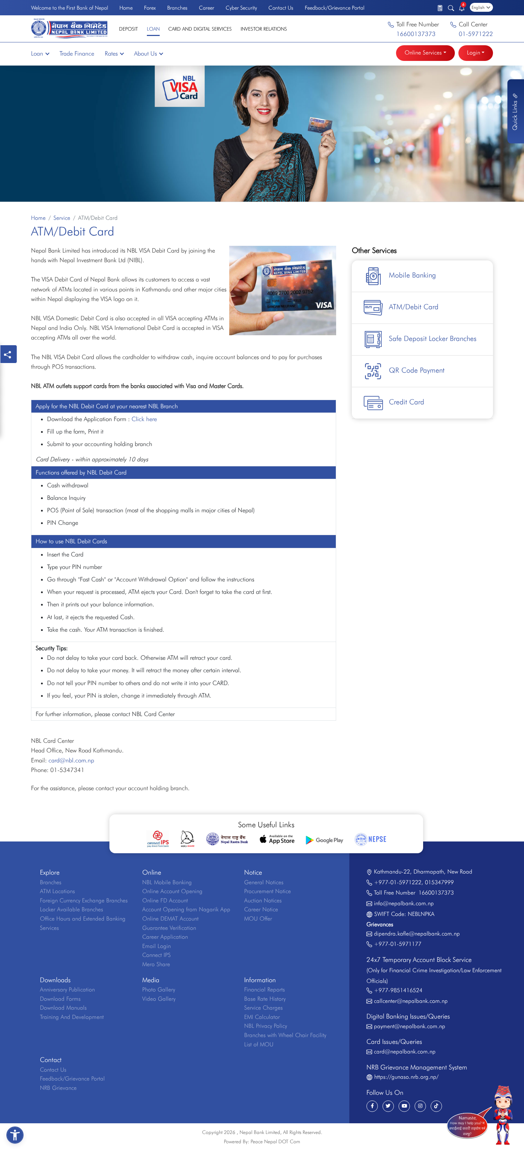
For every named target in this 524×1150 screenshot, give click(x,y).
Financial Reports (264, 989)
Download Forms (60, 998)
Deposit (128, 29)
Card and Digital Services (200, 29)
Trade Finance (77, 53)
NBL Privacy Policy (265, 1025)
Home (126, 8)
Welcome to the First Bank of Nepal (69, 8)
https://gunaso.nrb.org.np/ (406, 1076)
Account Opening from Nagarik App (186, 909)
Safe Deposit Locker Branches (433, 338)
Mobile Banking (412, 275)
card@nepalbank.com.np (405, 1051)
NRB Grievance (58, 1087)
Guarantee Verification (169, 927)
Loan (153, 29)
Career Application (165, 936)
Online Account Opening (172, 891)
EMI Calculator (262, 1017)
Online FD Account (165, 900)
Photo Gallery (158, 989)
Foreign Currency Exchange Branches (84, 900)
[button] (15, 1135)
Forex (150, 8)
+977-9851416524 (398, 990)
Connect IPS (156, 955)
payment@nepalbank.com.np (409, 1026)
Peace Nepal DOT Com (275, 1141)
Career (206, 8)
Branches (177, 8)
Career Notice (261, 909)
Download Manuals (63, 1007)
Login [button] (473, 52)
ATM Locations (57, 891)
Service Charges (263, 1007)
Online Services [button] (423, 52)
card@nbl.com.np (71, 760)
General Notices (263, 882)
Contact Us (280, 8)
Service (61, 217)
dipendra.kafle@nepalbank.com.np (417, 933)
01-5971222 (476, 33)
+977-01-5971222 (397, 882)
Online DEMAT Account (170, 918)
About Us (145, 53)
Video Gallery (158, 998)
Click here (144, 419)
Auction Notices (263, 900)
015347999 (439, 882)
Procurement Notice (267, 891)
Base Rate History (265, 998)
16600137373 (416, 33)
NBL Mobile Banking (167, 882)
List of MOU (258, 1044)
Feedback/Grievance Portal (334, 8)
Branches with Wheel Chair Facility (285, 1035)
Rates (111, 53)
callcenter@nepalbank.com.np (411, 1001)
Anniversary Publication (67, 989)
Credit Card (406, 402)
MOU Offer (258, 918)
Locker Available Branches (71, 909)
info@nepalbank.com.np (404, 903)
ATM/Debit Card (413, 306)
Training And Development (72, 1017)
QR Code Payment (417, 370)
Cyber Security (241, 8)
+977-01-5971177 (397, 944)
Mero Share (156, 964)
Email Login (156, 946)
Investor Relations (264, 29)
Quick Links (514, 114)
